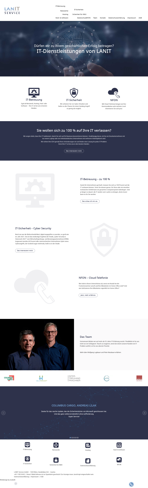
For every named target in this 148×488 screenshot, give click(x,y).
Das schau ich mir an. (90, 201)
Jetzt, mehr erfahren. (88, 295)
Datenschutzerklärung (21, 477)
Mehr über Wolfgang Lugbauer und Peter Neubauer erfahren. (100, 352)
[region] (74, 378)
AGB (41, 477)
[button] (3, 413)
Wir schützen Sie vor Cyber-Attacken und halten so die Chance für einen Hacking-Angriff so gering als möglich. (74, 104)
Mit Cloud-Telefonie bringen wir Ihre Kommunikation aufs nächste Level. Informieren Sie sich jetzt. (114, 104)
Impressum (35, 477)
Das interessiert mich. (74, 151)
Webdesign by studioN (7, 480)
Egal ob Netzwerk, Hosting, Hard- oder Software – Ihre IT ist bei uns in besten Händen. (34, 103)
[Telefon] (131, 486)
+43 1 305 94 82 (19, 474)
